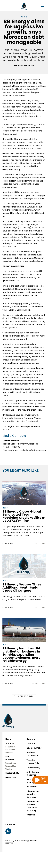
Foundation (10, 747)
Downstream (10, 763)
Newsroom (10, 777)
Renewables (10, 766)
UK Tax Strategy (30, 781)
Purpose (9, 753)
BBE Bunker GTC (34, 786)
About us (9, 743)
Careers (30, 739)
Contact (30, 743)
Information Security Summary (32, 794)
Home (8, 739)
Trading (8, 769)
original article (15, 426)
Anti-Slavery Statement (32, 773)
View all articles (24, 696)
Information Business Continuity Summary (32, 806)
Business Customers (32, 754)
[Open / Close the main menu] (42, 6)
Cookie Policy (33, 767)
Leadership (10, 750)
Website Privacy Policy (33, 762)
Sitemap (30, 814)
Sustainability (12, 773)
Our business (9, 758)
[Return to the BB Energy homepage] (24, 6)
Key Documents (34, 747)
